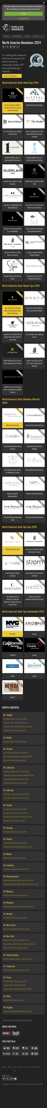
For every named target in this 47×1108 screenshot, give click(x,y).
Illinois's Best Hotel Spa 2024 (14, 858)
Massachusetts (12, 876)
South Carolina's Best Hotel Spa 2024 (17, 959)
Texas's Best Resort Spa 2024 (15, 981)
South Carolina (12, 955)
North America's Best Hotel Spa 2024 (20, 82)
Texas (8, 977)
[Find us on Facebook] (3, 1079)
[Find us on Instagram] (11, 1079)
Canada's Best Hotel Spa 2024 (15, 719)
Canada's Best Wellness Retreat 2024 (17, 726)
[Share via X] (7, 46)
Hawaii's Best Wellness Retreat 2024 (17, 847)
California (10, 767)
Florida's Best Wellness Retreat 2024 (17, 817)
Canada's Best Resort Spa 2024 (15, 723)
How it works (17, 1067)
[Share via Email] (14, 46)
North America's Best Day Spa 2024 (19, 527)
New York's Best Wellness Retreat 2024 (18, 944)
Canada (9, 715)
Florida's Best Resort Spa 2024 (15, 813)
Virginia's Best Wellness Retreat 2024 (17, 1011)
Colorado (10, 790)
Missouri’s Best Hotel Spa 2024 (15, 895)
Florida (9, 805)
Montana (10, 902)
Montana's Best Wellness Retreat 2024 (18, 906)
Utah (8, 996)
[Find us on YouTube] (15, 1079)
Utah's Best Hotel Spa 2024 (14, 1000)
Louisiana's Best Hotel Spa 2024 (16, 869)
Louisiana (10, 865)
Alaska (9, 737)
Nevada (9, 913)
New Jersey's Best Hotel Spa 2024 (16, 929)
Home (6, 36)
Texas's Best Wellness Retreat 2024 (17, 989)
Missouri (9, 891)
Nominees (17, 36)
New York (10, 936)
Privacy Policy (23, 18)
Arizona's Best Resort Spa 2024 (15, 753)
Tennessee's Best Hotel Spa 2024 (16, 970)
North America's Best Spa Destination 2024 (23, 611)
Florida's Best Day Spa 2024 (14, 820)
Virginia (9, 1007)
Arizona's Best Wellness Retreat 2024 (17, 756)
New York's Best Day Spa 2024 (15, 948)
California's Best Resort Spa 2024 (16, 771)
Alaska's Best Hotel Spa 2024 (14, 741)
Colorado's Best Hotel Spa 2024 (15, 798)
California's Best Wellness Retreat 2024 (18, 775)
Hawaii (9, 839)
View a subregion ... (11, 76)
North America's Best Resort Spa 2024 (21, 286)
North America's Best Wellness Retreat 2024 (21, 401)
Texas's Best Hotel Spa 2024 (14, 985)
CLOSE (23, 14)
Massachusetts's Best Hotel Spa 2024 (18, 880)
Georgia (9, 827)
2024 (27, 36)
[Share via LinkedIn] (10, 46)
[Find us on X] (7, 1079)
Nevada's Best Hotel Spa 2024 (15, 918)
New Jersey (10, 925)
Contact (27, 1067)
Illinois (8, 854)
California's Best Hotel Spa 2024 (15, 779)
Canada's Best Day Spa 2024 (14, 730)
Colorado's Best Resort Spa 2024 (16, 794)
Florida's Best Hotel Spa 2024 (14, 809)
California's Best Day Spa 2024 (15, 783)
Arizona (9, 748)
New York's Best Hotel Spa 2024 (16, 940)
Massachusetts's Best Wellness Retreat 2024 (20, 884)
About (10, 1067)
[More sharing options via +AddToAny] (18, 46)
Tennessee (10, 966)
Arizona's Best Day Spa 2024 (14, 760)
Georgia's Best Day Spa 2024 (14, 832)
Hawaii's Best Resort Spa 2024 (15, 843)
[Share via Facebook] (3, 46)
